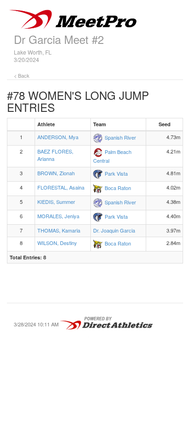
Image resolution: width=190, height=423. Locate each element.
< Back (22, 75)
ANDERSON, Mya (57, 137)
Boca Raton (118, 187)
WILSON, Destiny (57, 242)
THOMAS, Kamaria (58, 230)
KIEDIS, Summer (56, 201)
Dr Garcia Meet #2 (59, 39)
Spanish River (120, 137)
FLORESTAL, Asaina (60, 187)
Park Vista (116, 173)
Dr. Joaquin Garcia (114, 230)
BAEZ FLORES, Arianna (55, 154)
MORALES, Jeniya (58, 216)
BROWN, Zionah (56, 173)
